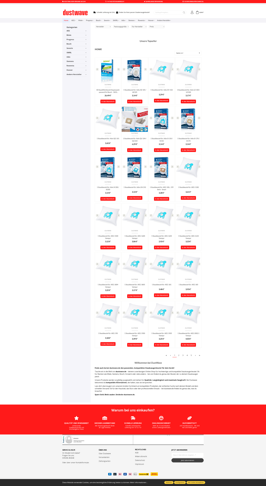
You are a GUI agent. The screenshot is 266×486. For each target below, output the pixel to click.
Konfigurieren (180, 482)
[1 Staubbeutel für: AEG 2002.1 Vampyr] (188, 314)
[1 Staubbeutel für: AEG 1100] (188, 168)
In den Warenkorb (108, 101)
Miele (69, 35)
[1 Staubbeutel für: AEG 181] (162, 265)
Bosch (69, 44)
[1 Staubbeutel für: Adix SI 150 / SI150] (162, 119)
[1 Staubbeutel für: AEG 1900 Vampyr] (135, 314)
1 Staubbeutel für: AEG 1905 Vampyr (161, 334)
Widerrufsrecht (141, 456)
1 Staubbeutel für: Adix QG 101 (108, 138)
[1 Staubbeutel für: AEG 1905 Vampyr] (162, 314)
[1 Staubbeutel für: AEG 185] (188, 265)
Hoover (70, 70)
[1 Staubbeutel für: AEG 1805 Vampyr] (135, 265)
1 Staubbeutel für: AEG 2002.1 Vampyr (188, 334)
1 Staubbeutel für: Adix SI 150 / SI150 (162, 139)
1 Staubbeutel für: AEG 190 (108, 333)
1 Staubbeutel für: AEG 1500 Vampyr (108, 237)
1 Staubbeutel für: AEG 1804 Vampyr (108, 286)
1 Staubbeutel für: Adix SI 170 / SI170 (188, 139)
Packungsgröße (120, 26)
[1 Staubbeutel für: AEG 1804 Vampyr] (108, 265)
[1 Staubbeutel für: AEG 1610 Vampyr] (188, 216)
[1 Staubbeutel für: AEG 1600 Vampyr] (135, 216)
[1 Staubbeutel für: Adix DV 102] (162, 70)
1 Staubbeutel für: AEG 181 (161, 284)
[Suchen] (184, 12)
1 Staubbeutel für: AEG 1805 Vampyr (134, 286)
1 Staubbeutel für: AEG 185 (188, 284)
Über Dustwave (105, 453)
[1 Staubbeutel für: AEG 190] (108, 314)
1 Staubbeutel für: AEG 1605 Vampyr (161, 237)
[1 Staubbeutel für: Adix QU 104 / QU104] (135, 119)
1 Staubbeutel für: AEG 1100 (188, 187)
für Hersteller (137, 26)
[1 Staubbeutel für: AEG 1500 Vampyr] (108, 216)
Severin (70, 48)
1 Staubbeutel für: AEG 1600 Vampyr (134, 237)
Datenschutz (140, 460)
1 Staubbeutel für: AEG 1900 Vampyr (134, 334)
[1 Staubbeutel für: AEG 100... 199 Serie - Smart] (162, 168)
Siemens (70, 61)
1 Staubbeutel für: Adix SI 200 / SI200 (108, 188)
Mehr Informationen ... (139, 482)
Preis (152, 26)
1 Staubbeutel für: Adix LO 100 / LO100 (188, 91)
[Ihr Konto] (192, 12)
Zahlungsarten (104, 461)
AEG (68, 31)
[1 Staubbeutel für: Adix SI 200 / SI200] (108, 168)
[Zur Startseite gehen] (75, 12)
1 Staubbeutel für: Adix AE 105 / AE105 (134, 91)
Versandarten (104, 457)
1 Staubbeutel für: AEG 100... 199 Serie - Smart (161, 188)
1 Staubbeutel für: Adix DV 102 (161, 90)
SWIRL (69, 52)
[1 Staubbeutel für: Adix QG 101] (108, 119)
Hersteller (100, 26)
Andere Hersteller (74, 74)
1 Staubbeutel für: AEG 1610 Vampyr (188, 237)
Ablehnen (169, 482)
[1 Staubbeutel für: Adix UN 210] (135, 168)
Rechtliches (140, 449)
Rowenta (70, 66)
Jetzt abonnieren (187, 460)
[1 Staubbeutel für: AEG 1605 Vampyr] (162, 216)
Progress (70, 39)
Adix (68, 57)
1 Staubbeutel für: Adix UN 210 (135, 187)
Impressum (139, 464)
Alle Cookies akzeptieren (196, 482)
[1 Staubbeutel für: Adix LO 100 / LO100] (188, 70)
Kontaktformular (82, 462)
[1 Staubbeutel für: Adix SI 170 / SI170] (188, 119)
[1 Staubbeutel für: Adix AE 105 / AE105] (135, 70)
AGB (136, 453)
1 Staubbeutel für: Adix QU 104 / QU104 (134, 139)
